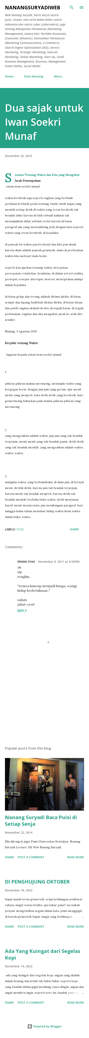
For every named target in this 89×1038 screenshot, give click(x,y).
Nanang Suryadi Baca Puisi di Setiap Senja (41, 820)
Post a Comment (31, 857)
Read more (75, 857)
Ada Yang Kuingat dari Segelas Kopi (42, 954)
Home (9, 76)
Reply (22, 610)
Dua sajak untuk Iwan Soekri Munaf (44, 122)
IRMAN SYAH (26, 562)
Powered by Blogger (47, 1026)
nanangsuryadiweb (32, 7)
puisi (20, 529)
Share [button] (74, 529)
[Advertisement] (44, 704)
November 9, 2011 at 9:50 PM (58, 562)
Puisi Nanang (33, 76)
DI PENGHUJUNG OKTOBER (37, 881)
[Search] (71, 7)
